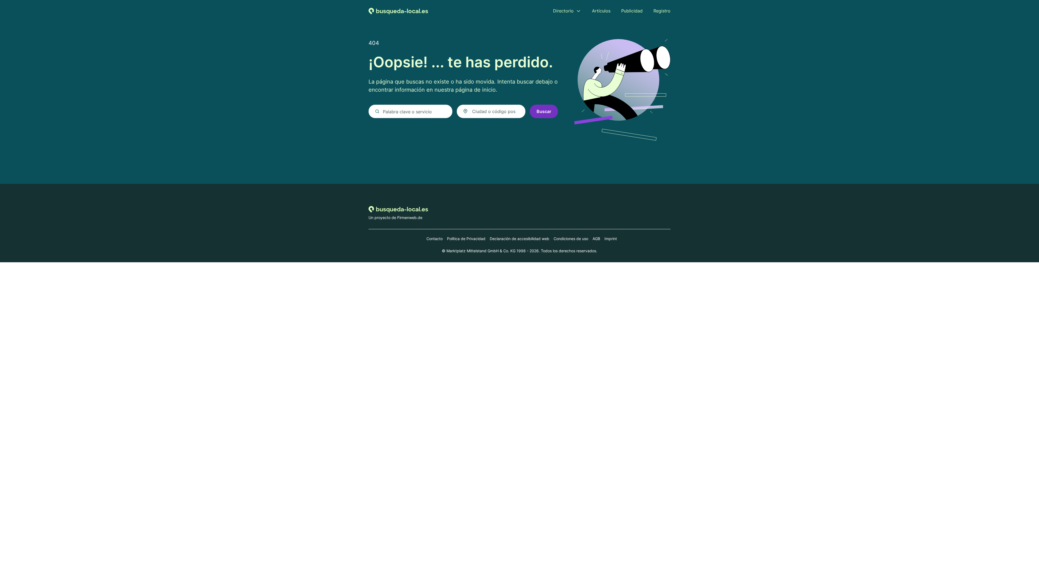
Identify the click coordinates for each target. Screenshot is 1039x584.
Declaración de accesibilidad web (519, 238)
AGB (596, 238)
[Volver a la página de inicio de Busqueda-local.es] (398, 10)
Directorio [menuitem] (563, 11)
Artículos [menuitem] (601, 11)
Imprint (610, 238)
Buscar (544, 111)
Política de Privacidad (466, 238)
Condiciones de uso (571, 238)
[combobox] (491, 111)
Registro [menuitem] (661, 11)
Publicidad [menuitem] (632, 11)
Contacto (434, 238)
